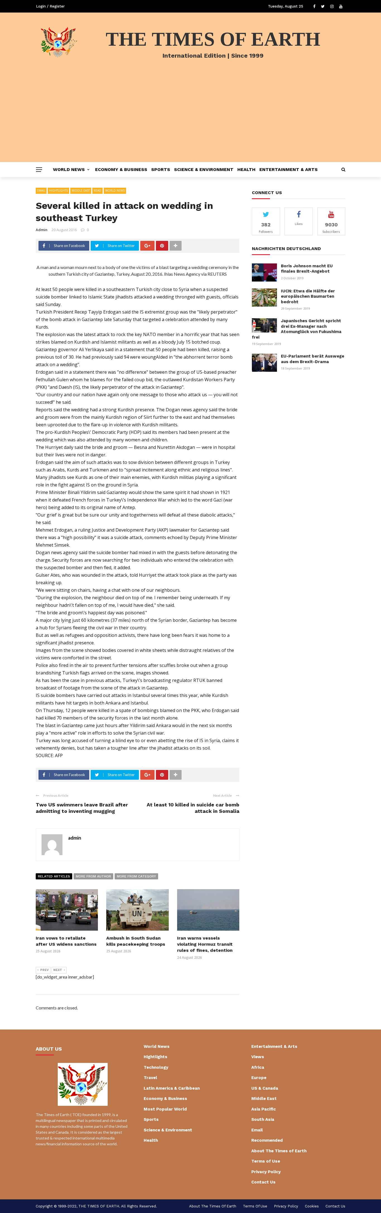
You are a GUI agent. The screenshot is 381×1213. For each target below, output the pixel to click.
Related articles (54, 876)
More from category (136, 876)
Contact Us (263, 1182)
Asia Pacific (263, 1109)
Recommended (267, 1140)
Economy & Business (121, 169)
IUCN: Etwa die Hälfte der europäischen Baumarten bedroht (308, 296)
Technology (156, 1067)
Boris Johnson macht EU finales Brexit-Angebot (307, 268)
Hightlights (58, 190)
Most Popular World (165, 1109)
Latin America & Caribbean (172, 1088)
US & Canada (264, 1088)
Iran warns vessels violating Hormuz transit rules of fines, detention (205, 944)
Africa (257, 1067)
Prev (44, 970)
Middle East (81, 190)
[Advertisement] (190, 120)
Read (97, 190)
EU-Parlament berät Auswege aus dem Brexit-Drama (312, 359)
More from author (93, 876)
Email (41, 190)
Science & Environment (203, 169)
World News (69, 169)
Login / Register (50, 6)
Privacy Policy (266, 1171)
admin (41, 229)
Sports (160, 169)
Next (57, 970)
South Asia (262, 1119)
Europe (258, 1077)
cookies (312, 1206)
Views (257, 1056)
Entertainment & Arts (288, 169)
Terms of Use (265, 1161)
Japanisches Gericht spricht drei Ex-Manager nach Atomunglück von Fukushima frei (296, 329)
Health (246, 169)
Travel (150, 1077)
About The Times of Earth (279, 1150)
